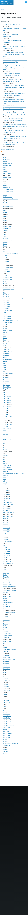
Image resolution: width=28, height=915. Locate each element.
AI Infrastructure (7, 177)
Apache (5, 195)
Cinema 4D (6, 269)
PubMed (5, 598)
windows (5, 739)
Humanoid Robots (7, 424)
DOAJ (4, 336)
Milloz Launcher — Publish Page (11, 24)
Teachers (5, 684)
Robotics (5, 624)
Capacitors (6, 255)
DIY (4, 334)
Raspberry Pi (6, 606)
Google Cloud (6, 381)
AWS (4, 234)
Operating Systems (8, 563)
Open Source (6, 555)
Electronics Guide (7, 351)
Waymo (5, 729)
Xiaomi (5, 749)
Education (5, 343)
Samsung (5, 631)
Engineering (6, 353)
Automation (6, 220)
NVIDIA (5, 545)
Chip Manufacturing (8, 267)
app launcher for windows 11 (10, 199)
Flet (4, 363)
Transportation (6, 702)
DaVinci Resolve (7, 310)
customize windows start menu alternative (13, 298)
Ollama (5, 547)
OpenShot (5, 557)
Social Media (6, 657)
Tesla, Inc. (5, 694)
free (4, 371)
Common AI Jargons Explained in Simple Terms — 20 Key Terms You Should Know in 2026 (14, 87)
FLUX (4, 367)
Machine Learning (7, 486)
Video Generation (7, 721)
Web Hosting (6, 735)
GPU (4, 394)
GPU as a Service (7, 396)
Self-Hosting (6, 637)
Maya (4, 500)
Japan (4, 443)
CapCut (5, 257)
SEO (4, 643)
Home (2, 9)
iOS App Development (8, 439)
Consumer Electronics (8, 287)
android (5, 185)
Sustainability (6, 680)
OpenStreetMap (7, 561)
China (4, 263)
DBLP (4, 312)
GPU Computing (7, 400)
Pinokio (5, 575)
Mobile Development (8, 512)
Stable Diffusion (7, 673)
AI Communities (7, 173)
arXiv (4, 210)
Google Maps (6, 385)
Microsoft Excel (7, 510)
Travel (4, 706)
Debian (5, 314)
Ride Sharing (6, 620)
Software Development (9, 659)
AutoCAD (5, 212)
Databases (6, 308)
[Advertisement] (14, 770)
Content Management (8, 289)
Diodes (5, 332)
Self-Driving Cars (7, 635)
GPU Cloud (6, 398)
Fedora (5, 361)
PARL (4, 569)
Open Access (6, 553)
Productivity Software (8, 582)
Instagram (5, 434)
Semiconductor (7, 641)
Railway (5, 604)
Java (4, 447)
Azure (4, 236)
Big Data (5, 242)
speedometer (6, 667)
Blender (5, 244)
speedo (5, 665)
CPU (4, 293)
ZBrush (5, 753)
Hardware (5, 408)
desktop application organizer (10, 320)
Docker (5, 338)
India (4, 430)
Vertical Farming (7, 716)
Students (5, 676)
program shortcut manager (9, 586)
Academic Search (7, 163)
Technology (6, 686)
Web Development (7, 733)
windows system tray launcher (10, 743)
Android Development (8, 189)
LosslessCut (6, 484)
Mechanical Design (8, 502)
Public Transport (7, 596)
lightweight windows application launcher (13, 473)
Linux (4, 477)
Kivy (4, 461)
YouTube (5, 751)
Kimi (4, 459)
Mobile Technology (8, 516)
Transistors (6, 700)
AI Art (4, 167)
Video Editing (6, 718)
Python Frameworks (8, 602)
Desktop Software (7, 322)
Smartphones (6, 655)
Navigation (6, 539)
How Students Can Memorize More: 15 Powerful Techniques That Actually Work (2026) (13, 54)
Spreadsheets (6, 669)
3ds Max (5, 161)
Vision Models (6, 727)
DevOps (5, 324)
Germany (5, 379)
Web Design (6, 731)
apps (4, 204)
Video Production (7, 723)
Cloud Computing (7, 277)
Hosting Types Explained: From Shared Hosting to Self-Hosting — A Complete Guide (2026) (14, 67)
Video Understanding (8, 725)
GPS (4, 392)
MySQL (5, 533)
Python (5, 600)
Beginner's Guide (7, 240)
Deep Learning (7, 316)
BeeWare (5, 238)
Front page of (7, 149)
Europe (5, 357)
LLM (4, 481)
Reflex (4, 608)
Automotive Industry (8, 226)
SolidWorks (6, 661)
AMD (4, 183)
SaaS (4, 626)
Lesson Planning (7, 469)
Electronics (6, 349)
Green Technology (7, 406)
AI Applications (7, 165)
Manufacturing (6, 490)
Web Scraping (6, 737)
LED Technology (7, 467)
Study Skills (6, 678)
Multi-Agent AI (6, 528)
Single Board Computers (9, 649)
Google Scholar (7, 387)
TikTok (4, 698)
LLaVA (4, 479)
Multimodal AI (6, 530)
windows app (6, 741)
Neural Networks (7, 541)
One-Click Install (7, 549)
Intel (4, 437)
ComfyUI (5, 283)
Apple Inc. (5, 202)
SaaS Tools (6, 627)
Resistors (5, 616)
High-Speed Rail (7, 416)
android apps (6, 187)
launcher (5, 463)
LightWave (5, 471)
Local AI (5, 483)
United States (6, 714)
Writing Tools (6, 745)
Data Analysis (6, 302)
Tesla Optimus (6, 690)
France (5, 369)
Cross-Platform (7, 295)
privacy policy (6, 580)
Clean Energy (6, 275)
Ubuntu (5, 712)
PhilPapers (6, 573)
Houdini (5, 418)
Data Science (6, 306)
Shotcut (5, 647)
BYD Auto (5, 251)
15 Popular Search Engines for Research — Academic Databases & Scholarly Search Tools (14, 101)
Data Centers (6, 304)
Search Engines (7, 633)
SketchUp (5, 651)
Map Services (6, 498)
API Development (7, 197)
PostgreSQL (6, 577)
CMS (4, 281)
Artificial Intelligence (8, 206)
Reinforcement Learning (9, 612)
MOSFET (5, 524)
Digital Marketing (7, 330)
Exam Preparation (7, 359)
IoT (4, 441)
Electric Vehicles (7, 345)
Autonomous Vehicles (8, 228)
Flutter (4, 365)
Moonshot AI (6, 522)
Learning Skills (7, 465)
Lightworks (6, 475)
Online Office (6, 551)
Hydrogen (5, 426)
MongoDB (5, 518)
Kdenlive (5, 455)
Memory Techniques (8, 504)
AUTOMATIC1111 (7, 216)
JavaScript (5, 449)
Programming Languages (9, 590)
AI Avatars (5, 171)
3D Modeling (6, 157)
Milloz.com (4, 1)
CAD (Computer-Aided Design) (11, 253)
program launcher (7, 584)
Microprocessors (7, 508)
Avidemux (5, 230)
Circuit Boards (6, 271)
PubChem (5, 592)
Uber (4, 710)
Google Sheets (7, 389)
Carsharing (6, 261)
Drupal (4, 340)
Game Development (8, 373)
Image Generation (7, 428)
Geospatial (6, 377)
